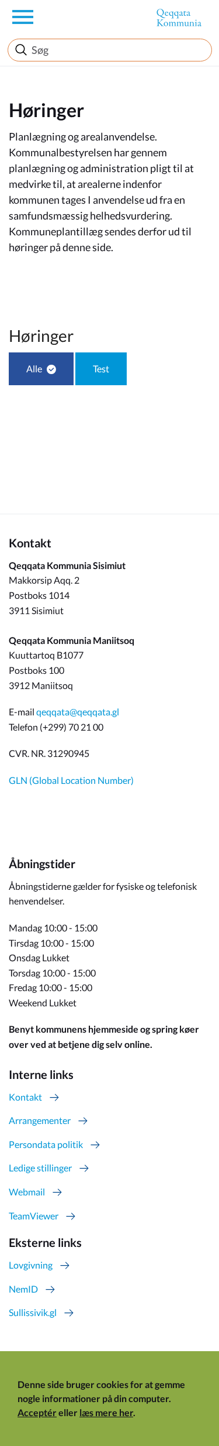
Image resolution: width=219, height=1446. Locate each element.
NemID (23, 1288)
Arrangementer (40, 1120)
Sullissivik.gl (33, 1312)
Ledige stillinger (40, 1167)
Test (101, 368)
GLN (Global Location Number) (71, 780)
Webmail (27, 1191)
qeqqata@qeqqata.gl (77, 711)
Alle (34, 368)
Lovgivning (31, 1264)
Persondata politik (46, 1144)
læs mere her (106, 1412)
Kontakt (25, 1096)
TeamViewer (33, 1215)
